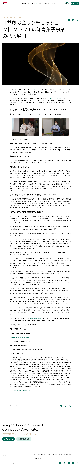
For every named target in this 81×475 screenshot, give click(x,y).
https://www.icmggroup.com (22, 390)
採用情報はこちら (23, 439)
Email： (12, 337)
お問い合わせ (74, 3)
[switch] (67, 3)
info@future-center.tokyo (21, 337)
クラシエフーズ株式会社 (55, 98)
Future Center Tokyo (36, 90)
